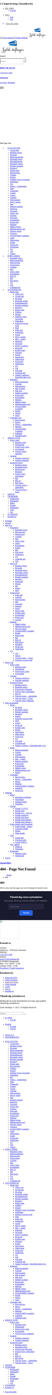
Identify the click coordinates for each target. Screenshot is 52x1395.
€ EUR (13, 11)
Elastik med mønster (23, 820)
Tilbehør (8, 793)
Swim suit (14, 245)
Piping (17, 831)
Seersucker (19, 357)
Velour (12, 254)
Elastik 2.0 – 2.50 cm (23, 813)
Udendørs (14, 775)
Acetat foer (14, 150)
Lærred (18, 620)
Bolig (12, 748)
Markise (13, 224)
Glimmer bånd (21, 802)
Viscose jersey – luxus (24, 658)
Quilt (12, 238)
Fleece (17, 422)
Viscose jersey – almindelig (21, 486)
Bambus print (20, 442)
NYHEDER (13, 514)
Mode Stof (14, 292)
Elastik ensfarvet (21, 815)
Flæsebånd (19, 799)
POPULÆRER (14, 256)
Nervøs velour (15, 231)
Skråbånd (19, 804)
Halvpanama (15, 200)
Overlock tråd (20, 840)
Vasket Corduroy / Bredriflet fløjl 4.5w (23, 376)
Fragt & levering (11, 982)
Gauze (12, 195)
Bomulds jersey (16, 159)
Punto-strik (19, 635)
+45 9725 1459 (6, 955)
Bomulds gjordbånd (23, 797)
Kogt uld (13, 218)
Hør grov (18, 391)
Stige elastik (20, 833)
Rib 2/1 (13, 276)
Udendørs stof (15, 418)
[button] (2, 56)
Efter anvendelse (11, 703)
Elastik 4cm (19, 811)
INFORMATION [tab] (12, 1037)
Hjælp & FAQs (11, 978)
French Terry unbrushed (20, 475)
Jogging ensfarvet (22, 458)
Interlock (13, 209)
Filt (11, 184)
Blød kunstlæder (16, 157)
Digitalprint (19, 445)
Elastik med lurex (22, 817)
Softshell (18, 433)
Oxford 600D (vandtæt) (19, 236)
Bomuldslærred (16, 162)
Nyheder (8, 521)
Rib (11, 278)
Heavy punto (15, 202)
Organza (13, 233)
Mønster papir (20, 853)
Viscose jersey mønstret (21, 452)
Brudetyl (13, 168)
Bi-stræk (13, 155)
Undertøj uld (15, 287)
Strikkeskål (14, 499)
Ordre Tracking (11, 980)
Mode (12, 705)
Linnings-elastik (21, 829)
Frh (11, 19)
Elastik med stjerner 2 (23, 822)
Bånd (12, 503)
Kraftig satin (20, 350)
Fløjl (12, 189)
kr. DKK (9, 8)
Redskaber (14, 501)
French (13, 1029)
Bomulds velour (16, 164)
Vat (11, 512)
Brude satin (14, 171)
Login (7, 987)
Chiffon (13, 175)
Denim (13, 177)
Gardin (13, 193)
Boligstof (13, 380)
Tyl (11, 249)
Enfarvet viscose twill (23, 660)
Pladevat (18, 847)
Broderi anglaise (16, 166)
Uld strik (18, 371)
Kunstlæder (14, 220)
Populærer (14, 528)
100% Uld (19, 294)
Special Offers (5, 863)
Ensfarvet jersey (16, 463)
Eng (7, 15)
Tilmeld (26, 913)
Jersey (17, 543)
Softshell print (20, 436)
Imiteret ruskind (16, 206)
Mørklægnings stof (17, 229)
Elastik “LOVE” (21, 808)
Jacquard (13, 211)
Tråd (12, 510)
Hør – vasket (20, 339)
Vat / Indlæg (15, 844)
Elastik (13, 505)
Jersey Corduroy (21, 346)
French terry (15, 265)
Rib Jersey (14, 281)
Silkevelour (14, 240)
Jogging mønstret (22, 460)
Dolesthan (14, 182)
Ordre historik (10, 984)
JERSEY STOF (14, 438)
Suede (12, 242)
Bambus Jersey (16, 153)
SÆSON (11, 494)
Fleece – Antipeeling (18, 186)
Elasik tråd (19, 838)
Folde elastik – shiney (23, 826)
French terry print (22, 447)
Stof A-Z (8, 525)
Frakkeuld (14, 191)
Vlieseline (19, 849)
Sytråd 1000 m (21, 842)
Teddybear (14, 247)
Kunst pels (14, 222)
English (8, 1024)
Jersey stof (14, 213)
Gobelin (13, 198)
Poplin (17, 355)
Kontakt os (12, 517)
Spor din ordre (12, 24)
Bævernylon (15, 173)
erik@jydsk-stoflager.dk (9, 959)
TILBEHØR (13, 496)
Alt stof (8, 523)
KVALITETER (14, 148)
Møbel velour (15, 227)
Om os (7, 989)
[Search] (25, 59)
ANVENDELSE (14, 290)
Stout (17, 415)
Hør (11, 204)
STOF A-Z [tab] (9, 1035)
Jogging (13, 215)
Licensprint (19, 449)
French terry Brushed (20, 470)
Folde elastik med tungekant (21, 824)
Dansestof (19, 582)
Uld (11, 251)
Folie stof (19, 330)
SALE (7, 858)
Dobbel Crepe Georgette (20, 180)
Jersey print (14, 272)
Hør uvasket (20, 389)
